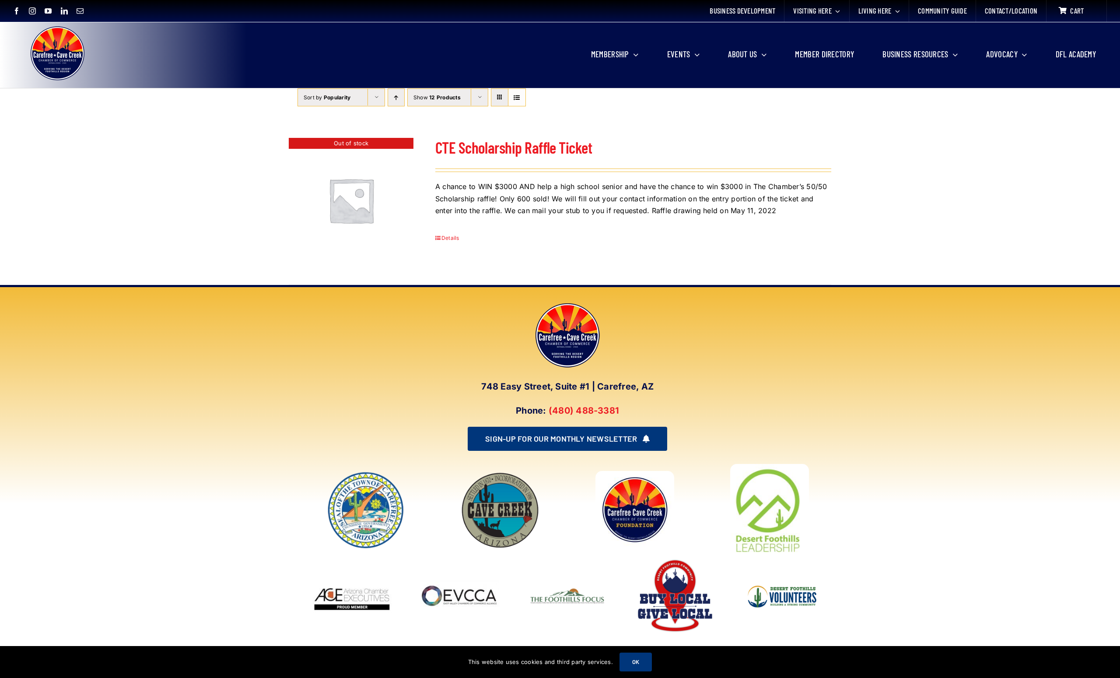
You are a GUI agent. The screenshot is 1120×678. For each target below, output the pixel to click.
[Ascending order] (396, 97)
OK (635, 661)
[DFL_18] (769, 467)
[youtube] (48, 10)
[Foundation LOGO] (634, 474)
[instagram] (32, 10)
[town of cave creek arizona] (500, 474)
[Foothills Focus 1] (567, 589)
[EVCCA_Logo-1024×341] (459, 559)
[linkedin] (64, 10)
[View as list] (516, 97)
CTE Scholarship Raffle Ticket (513, 147)
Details (450, 238)
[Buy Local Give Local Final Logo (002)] (675, 559)
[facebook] (16, 10)
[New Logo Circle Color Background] (57, 27)
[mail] (80, 10)
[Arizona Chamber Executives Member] (352, 559)
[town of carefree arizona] (365, 474)
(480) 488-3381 (584, 410)
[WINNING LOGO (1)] (782, 579)
